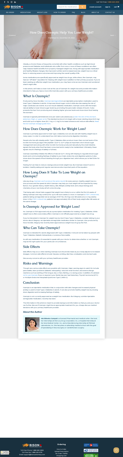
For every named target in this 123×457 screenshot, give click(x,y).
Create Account (95, 7)
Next (112, 35)
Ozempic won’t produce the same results (49, 181)
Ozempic (47, 101)
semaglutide (57, 101)
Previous (12, 35)
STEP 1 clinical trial (92, 194)
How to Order (61, 449)
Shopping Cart (61, 456)
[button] (5, 453)
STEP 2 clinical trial (39, 199)
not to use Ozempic (30, 275)
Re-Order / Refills (61, 453)
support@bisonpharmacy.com (34, 454)
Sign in (107, 7)
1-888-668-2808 (113, 2)
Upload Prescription (61, 451)
